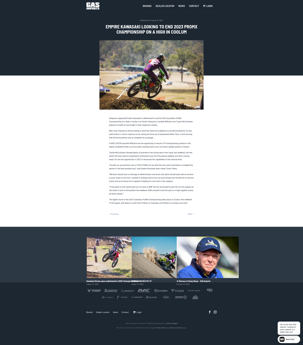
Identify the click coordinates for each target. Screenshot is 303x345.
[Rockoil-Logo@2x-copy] (195, 296)
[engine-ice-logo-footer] (151, 296)
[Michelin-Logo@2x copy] (127, 289)
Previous (115, 214)
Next (190, 214)
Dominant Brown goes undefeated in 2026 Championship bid (117, 257)
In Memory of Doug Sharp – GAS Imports (207, 257)
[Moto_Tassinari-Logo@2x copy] (107, 296)
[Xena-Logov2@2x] (181, 296)
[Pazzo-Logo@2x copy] (166, 296)
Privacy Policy (161, 328)
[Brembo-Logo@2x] (161, 289)
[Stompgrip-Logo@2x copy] (137, 296)
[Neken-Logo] (144, 289)
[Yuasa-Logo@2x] (177, 289)
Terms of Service (176, 328)
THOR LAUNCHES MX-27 (162, 257)
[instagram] (215, 312)
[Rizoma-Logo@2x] (122, 296)
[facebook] (209, 312)
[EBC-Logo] (210, 289)
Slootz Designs (172, 323)
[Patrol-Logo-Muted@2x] (194, 289)
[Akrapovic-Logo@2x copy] (111, 289)
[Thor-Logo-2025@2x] (94, 289)
